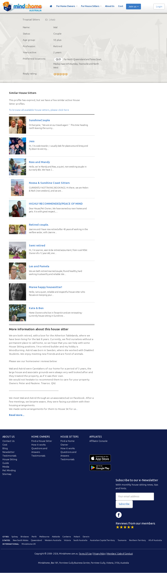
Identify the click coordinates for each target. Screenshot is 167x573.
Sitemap (6, 474)
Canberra (67, 536)
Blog (5, 448)
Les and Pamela (39, 266)
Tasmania (122, 540)
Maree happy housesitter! (45, 287)
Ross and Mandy (39, 162)
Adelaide (56, 536)
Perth (34, 536)
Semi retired (37, 245)
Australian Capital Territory (102, 540)
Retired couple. (39, 224)
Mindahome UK (29, 544)
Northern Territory (137, 540)
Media (5, 466)
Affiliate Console (98, 441)
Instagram (128, 515)
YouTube (137, 515)
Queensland (36, 540)
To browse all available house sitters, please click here (39, 110)
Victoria (67, 540)
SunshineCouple (39, 120)
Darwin (86, 536)
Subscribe (124, 504)
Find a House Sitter (41, 441)
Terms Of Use (85, 553)
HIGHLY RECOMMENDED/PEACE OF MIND (56, 203)
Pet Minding (9, 470)
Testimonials (9, 455)
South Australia (80, 540)
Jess (31, 141)
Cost (120, 6)
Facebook (119, 515)
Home (51, 6)
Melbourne (44, 536)
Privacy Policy (99, 553)
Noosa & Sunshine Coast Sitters (49, 182)
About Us (109, 6)
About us (8, 436)
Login (159, 6)
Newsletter (8, 452)
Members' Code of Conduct (120, 553)
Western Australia (53, 540)
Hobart (77, 536)
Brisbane (25, 536)
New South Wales (20, 540)
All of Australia (155, 540)
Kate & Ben (36, 308)
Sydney (15, 536)
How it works (38, 444)
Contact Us (8, 441)
